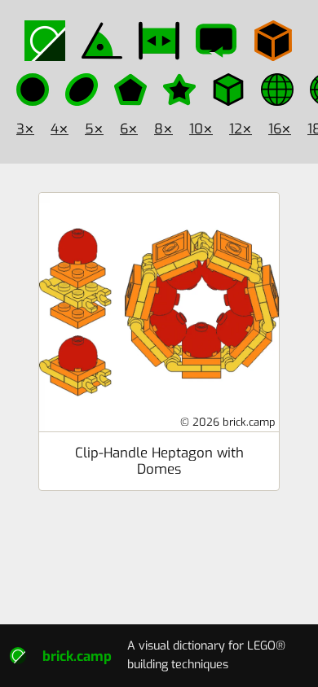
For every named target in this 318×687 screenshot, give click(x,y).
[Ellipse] (81, 89)
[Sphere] (277, 89)
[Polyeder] (228, 89)
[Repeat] (216, 40)
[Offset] (159, 40)
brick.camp (77, 656)
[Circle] (32, 89)
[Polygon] (130, 89)
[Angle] (102, 40)
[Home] (44, 40)
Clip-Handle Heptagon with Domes (159, 461)
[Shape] (273, 40)
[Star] (179, 89)
